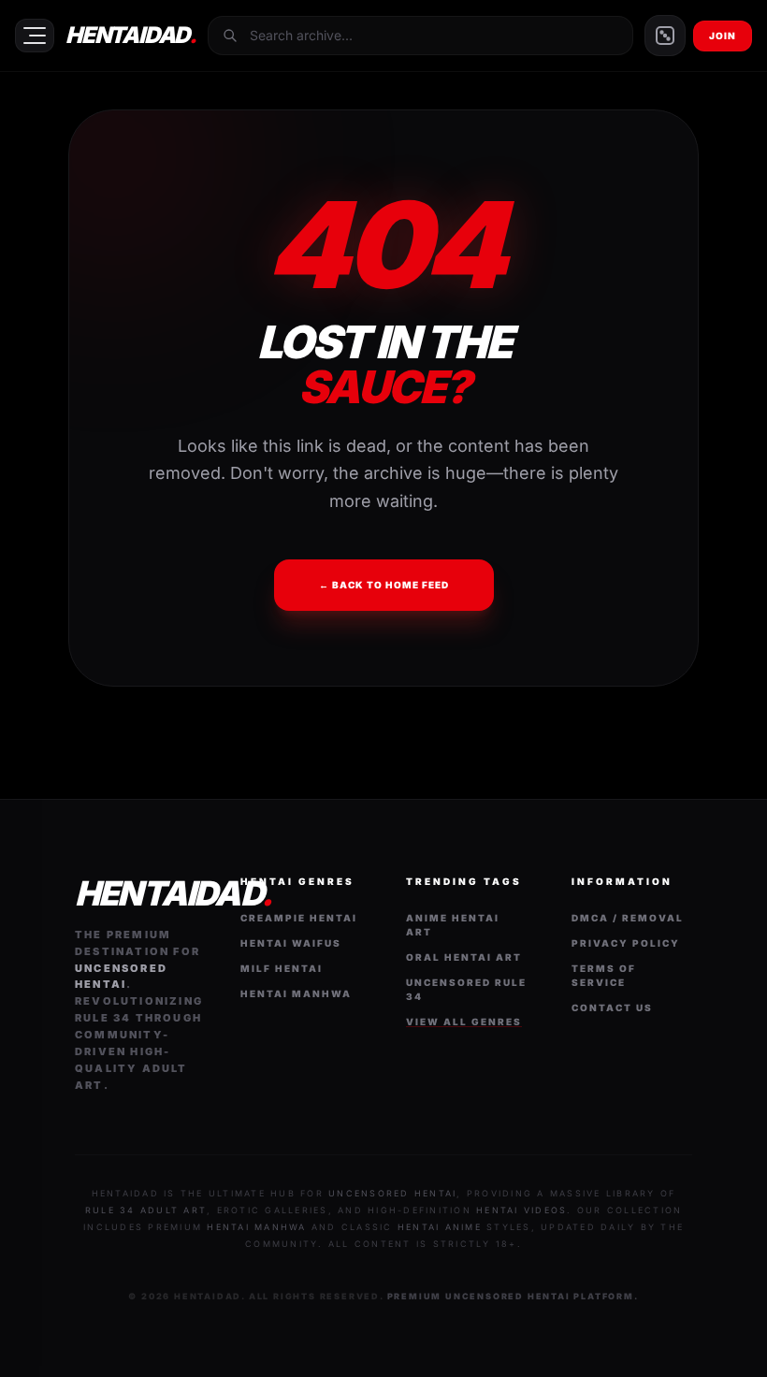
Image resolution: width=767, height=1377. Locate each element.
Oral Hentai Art (464, 957)
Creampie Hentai (298, 917)
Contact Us (612, 1007)
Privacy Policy (626, 943)
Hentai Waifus (290, 943)
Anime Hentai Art (452, 924)
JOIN (722, 35)
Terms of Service (604, 975)
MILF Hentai (281, 968)
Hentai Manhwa (296, 993)
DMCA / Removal (628, 917)
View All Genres (464, 1021)
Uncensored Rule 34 (466, 989)
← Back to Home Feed (384, 584)
